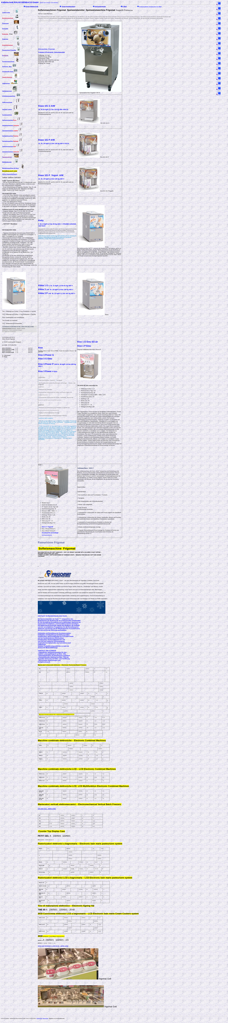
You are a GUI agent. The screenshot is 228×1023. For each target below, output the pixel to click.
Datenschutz (45, 1018)
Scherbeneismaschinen (8, 96)
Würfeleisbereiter (7, 162)
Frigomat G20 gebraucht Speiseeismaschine (51, 52)
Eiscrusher (5, 28)
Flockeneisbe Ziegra (7, 71)
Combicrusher (6, 12)
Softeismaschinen (7, 102)
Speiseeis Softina (7, 109)
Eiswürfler (13, 50)
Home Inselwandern (68, 6)
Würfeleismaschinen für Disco (10, 168)
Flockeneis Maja (7, 66)
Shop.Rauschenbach (9, 174)
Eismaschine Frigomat (46, 49)
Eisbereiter (5, 39)
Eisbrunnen (5, 23)
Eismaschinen (6, 50)
